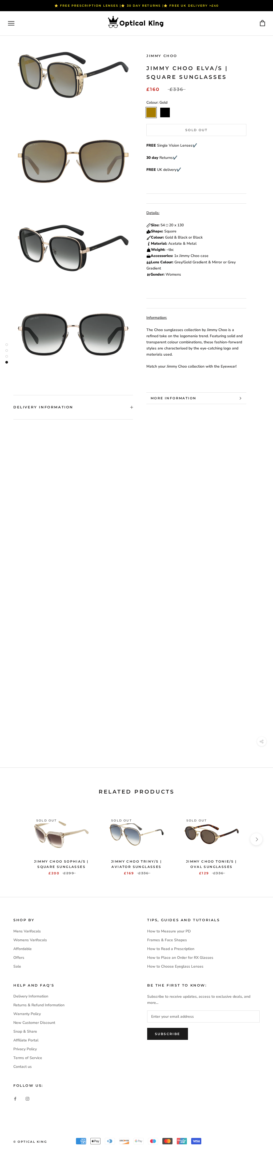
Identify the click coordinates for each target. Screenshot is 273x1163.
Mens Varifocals (27, 931)
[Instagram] (27, 1099)
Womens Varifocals (30, 940)
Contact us (22, 1066)
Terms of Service (27, 1057)
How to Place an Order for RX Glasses (180, 957)
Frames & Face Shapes (167, 940)
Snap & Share (25, 1031)
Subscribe (167, 1034)
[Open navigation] (11, 23)
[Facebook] (15, 1099)
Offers (18, 957)
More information (173, 398)
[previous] (17, 839)
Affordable (22, 948)
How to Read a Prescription (170, 948)
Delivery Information (43, 407)
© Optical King (30, 1142)
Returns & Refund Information (39, 1005)
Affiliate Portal (25, 1040)
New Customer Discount (34, 1022)
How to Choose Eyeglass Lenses (175, 966)
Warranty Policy (27, 1013)
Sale (17, 966)
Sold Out (196, 130)
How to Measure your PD (169, 931)
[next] (256, 839)
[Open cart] (262, 23)
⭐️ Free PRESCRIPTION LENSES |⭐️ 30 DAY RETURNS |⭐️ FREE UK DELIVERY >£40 (136, 5)
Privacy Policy (25, 1049)
